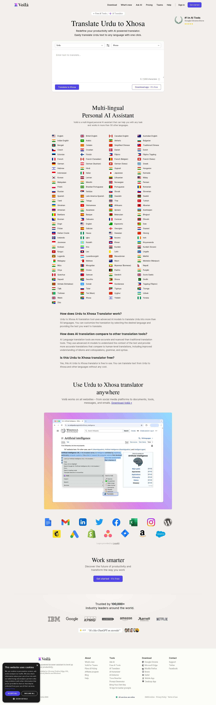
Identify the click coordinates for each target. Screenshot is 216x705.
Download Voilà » (121, 402)
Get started (194, 5)
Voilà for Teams (91, 665)
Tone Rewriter (115, 678)
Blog (87, 675)
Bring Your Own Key (118, 685)
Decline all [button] (29, 693)
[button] (21, 699)
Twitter (172, 665)
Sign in (181, 5)
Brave (147, 672)
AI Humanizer (115, 672)
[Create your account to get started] (108, 461)
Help (169, 5)
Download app (146, 87)
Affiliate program (92, 672)
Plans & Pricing (91, 668)
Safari (147, 675)
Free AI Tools (115, 665)
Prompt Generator (117, 681)
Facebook (173, 668)
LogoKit (116, 543)
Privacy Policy (161, 697)
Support (172, 662)
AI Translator (115, 668)
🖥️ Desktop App (149, 681)
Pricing (149, 5)
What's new (126, 5)
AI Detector (114, 675)
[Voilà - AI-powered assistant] (21, 5)
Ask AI (139, 5)
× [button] (37, 665)
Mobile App (148, 678)
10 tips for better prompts (120, 688)
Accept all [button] (12, 693)
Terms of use (173, 697)
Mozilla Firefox (151, 668)
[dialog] (21, 683)
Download (112, 5)
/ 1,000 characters (149, 79)
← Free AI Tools (100, 13)
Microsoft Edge (151, 665)
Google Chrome (151, 662)
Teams (159, 5)
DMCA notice (149, 697)
